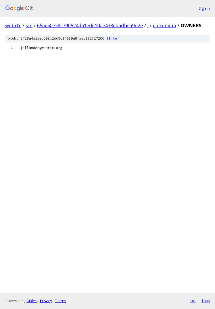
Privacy (46, 300)
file (113, 38)
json (205, 300)
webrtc (13, 25)
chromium (164, 25)
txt (193, 300)
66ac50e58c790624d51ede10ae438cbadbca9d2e (90, 25)
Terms (60, 300)
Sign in (204, 8)
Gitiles (31, 300)
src (29, 25)
